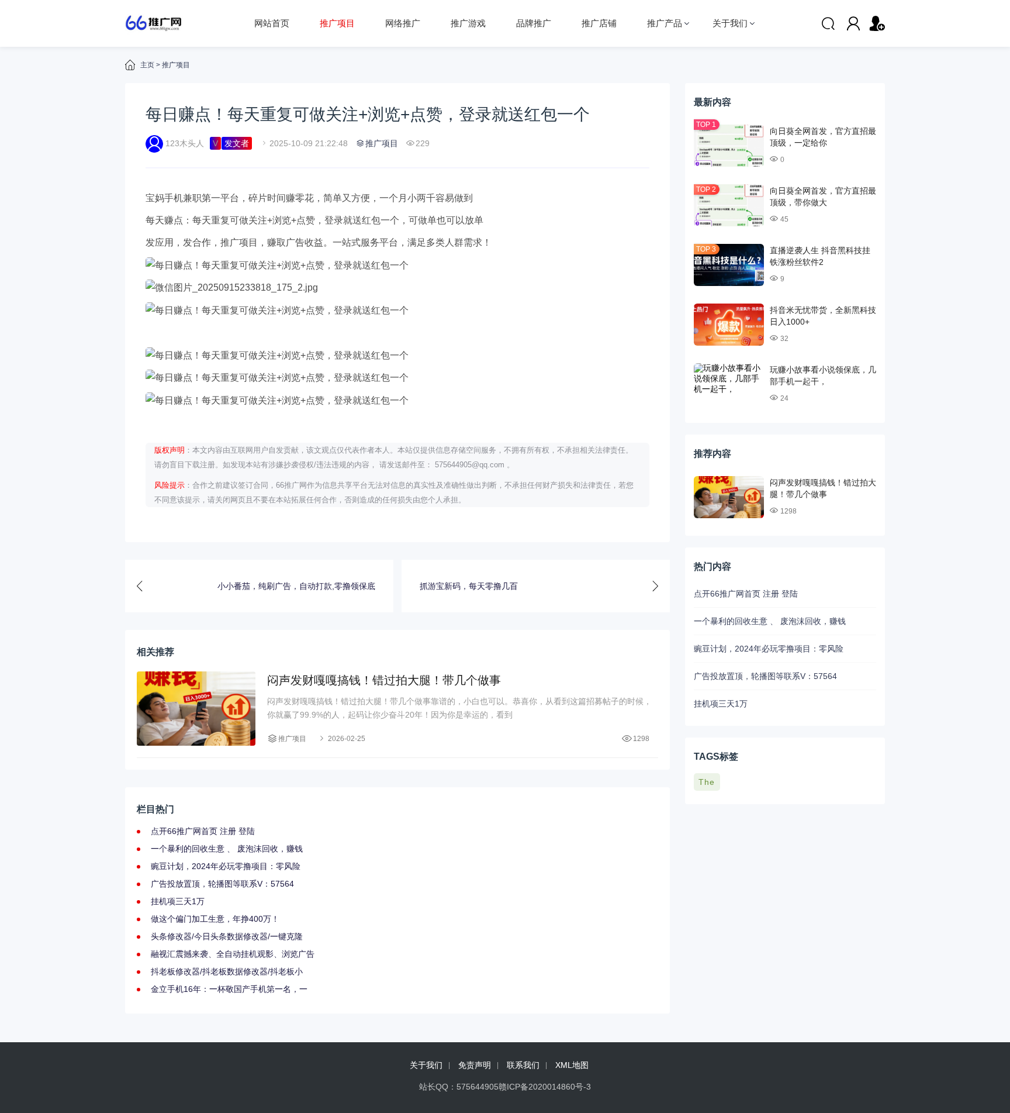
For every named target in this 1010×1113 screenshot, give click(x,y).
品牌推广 (533, 23)
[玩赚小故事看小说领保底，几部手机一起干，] (729, 384)
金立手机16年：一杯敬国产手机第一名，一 (229, 989)
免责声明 (474, 1065)
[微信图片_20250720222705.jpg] (397, 310)
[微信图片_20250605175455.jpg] (397, 400)
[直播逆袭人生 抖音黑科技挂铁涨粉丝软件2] (729, 265)
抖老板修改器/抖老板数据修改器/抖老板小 (227, 971)
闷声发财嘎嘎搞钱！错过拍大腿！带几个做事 (384, 680)
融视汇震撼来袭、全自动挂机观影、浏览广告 (232, 954)
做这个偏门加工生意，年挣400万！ (215, 919)
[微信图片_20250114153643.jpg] (397, 378)
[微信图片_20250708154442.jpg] (397, 265)
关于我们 (730, 23)
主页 (147, 65)
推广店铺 (599, 23)
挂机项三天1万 (178, 901)
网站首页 (271, 23)
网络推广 (402, 23)
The (706, 782)
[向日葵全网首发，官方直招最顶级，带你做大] (729, 205)
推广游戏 (468, 23)
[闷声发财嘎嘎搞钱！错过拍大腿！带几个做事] (196, 708)
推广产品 (664, 23)
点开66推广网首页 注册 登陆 (203, 831)
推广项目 (337, 23)
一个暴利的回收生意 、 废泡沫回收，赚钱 (227, 848)
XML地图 (572, 1065)
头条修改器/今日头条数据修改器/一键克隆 (227, 936)
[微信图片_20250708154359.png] (397, 355)
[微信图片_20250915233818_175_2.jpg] (397, 288)
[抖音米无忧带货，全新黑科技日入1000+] (729, 325)
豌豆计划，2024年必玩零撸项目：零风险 (225, 866)
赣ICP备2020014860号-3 (545, 1086)
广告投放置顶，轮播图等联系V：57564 (222, 883)
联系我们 (523, 1065)
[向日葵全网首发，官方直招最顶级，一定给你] (729, 146)
